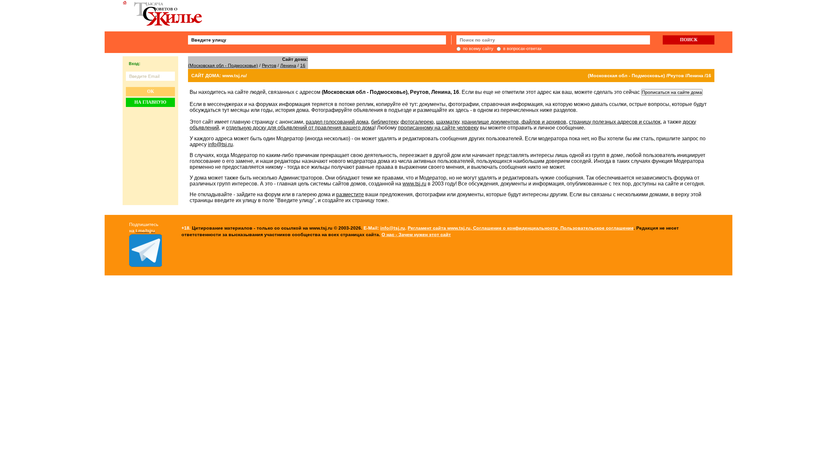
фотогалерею (417, 122)
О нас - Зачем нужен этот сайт (416, 234)
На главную (150, 102)
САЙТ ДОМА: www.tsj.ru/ (219, 75)
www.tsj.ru (414, 183)
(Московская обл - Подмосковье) (223, 65)
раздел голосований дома (337, 122)
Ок (150, 91)
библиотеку (384, 122)
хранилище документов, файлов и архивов (514, 122)
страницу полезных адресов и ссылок (614, 122)
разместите (350, 194)
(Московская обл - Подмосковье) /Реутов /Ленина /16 (649, 75)
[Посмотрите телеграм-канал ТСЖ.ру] (145, 265)
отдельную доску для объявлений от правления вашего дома (300, 128)
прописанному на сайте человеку (438, 128)
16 (302, 65)
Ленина (288, 65)
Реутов (269, 65)
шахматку (447, 122)
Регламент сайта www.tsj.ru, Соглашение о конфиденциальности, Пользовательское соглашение (521, 228)
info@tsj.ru (220, 144)
